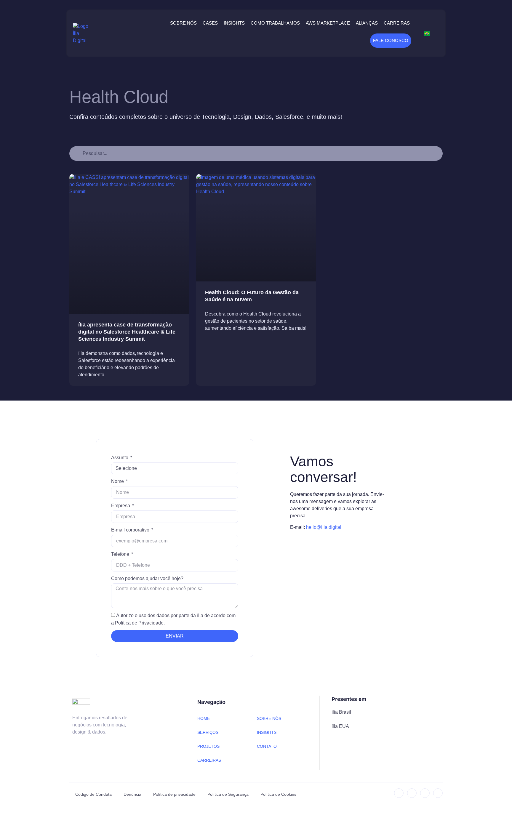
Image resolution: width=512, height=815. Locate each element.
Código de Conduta (93, 794)
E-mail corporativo (131, 529)
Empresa (121, 505)
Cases (210, 22)
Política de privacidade (174, 794)
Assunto (120, 457)
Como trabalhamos (275, 22)
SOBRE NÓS (269, 718)
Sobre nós (183, 22)
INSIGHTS (266, 732)
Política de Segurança (228, 794)
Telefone (120, 554)
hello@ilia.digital (323, 527)
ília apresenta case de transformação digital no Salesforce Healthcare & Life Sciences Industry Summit (126, 332)
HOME (203, 718)
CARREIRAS (209, 760)
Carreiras (397, 22)
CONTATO (267, 746)
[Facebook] (425, 793)
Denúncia (132, 794)
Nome (118, 481)
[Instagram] (412, 793)
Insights (234, 22)
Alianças (367, 22)
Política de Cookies (278, 794)
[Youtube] (438, 793)
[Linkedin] (399, 793)
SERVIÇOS (207, 732)
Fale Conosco (390, 40)
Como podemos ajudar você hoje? (147, 578)
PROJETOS (208, 746)
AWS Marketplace (328, 22)
